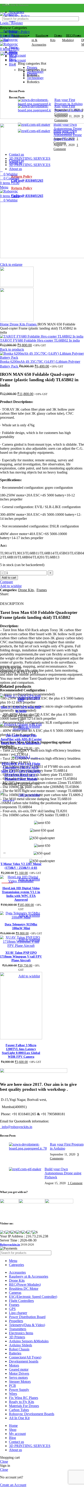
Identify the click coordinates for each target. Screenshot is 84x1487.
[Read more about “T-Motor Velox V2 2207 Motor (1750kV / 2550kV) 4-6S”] (4, 854)
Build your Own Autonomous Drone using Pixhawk (63, 1173)
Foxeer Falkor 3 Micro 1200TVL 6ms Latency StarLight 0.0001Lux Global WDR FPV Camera (21, 1050)
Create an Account (13, 1485)
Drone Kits (18, 324)
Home (5, 324)
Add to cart (9, 577)
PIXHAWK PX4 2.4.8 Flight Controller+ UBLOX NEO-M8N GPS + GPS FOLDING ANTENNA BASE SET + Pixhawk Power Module (21, 771)
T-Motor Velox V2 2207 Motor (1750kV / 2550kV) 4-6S (20, 866)
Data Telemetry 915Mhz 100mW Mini (21, 926)
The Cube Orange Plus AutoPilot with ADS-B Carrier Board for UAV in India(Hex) (21, 739)
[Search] (76, 18)
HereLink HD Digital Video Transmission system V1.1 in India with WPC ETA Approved (21, 893)
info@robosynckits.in (16, 1127)
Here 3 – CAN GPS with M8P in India (21, 709)
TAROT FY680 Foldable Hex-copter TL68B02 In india (40, 340)
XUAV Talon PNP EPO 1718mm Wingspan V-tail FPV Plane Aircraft (21, 956)
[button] (4, 697)
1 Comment (75, 1183)
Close (4, 1461)
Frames (31, 324)
